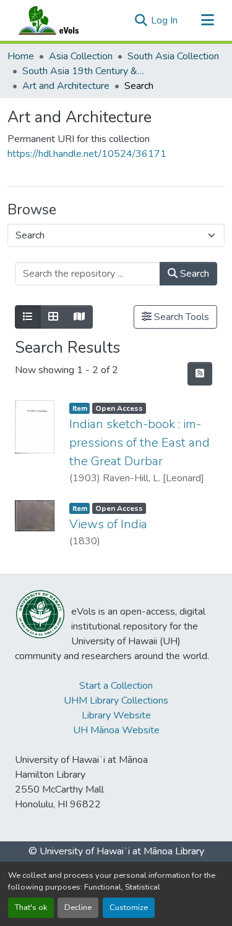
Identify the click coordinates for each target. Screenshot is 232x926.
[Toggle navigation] (207, 20)
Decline (78, 907)
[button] (60, 20)
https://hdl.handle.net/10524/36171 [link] (86, 154)
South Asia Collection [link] (173, 56)
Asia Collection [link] (81, 56)
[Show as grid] (53, 317)
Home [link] (20, 56)
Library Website (116, 715)
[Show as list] (28, 317)
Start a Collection (116, 685)
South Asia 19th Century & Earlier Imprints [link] (84, 71)
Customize (129, 907)
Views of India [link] (108, 524)
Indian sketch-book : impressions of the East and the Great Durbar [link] (139, 442)
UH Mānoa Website (116, 730)
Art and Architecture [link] (66, 86)
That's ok (31, 907)
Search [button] (193, 273)
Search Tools (180, 317)
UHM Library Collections (116, 700)
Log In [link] (164, 20)
